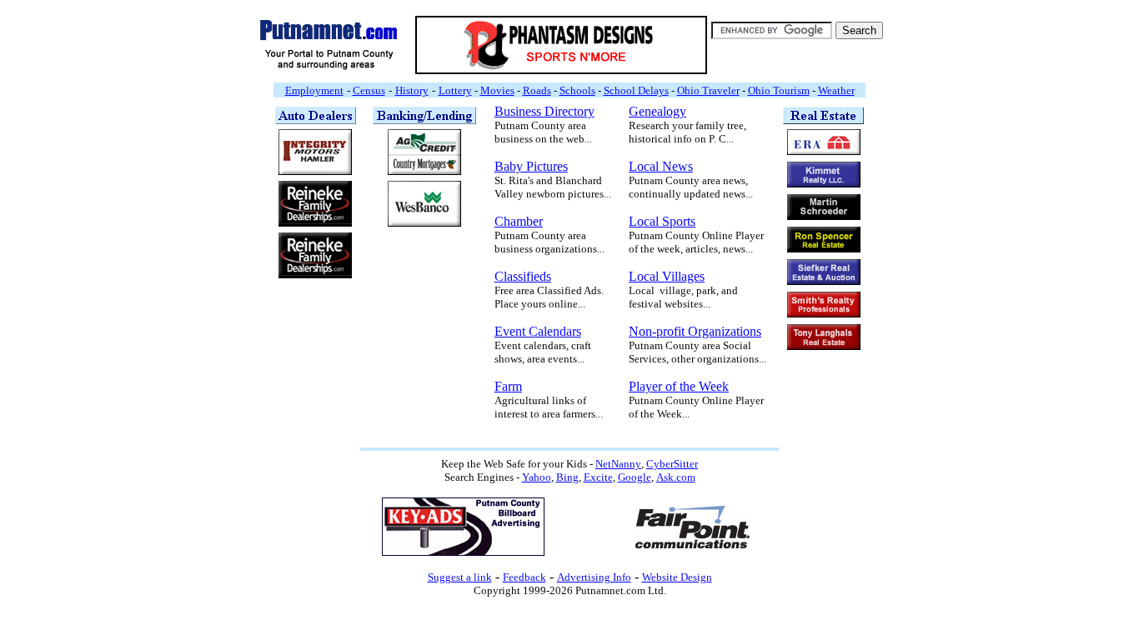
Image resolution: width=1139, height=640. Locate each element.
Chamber (518, 221)
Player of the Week (679, 386)
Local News (661, 166)
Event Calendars (537, 331)
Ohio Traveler (708, 90)
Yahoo (536, 477)
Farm (508, 386)
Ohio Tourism (779, 90)
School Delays (636, 90)
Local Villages (667, 276)
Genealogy (657, 111)
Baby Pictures (531, 166)
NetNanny (618, 464)
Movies (497, 90)
